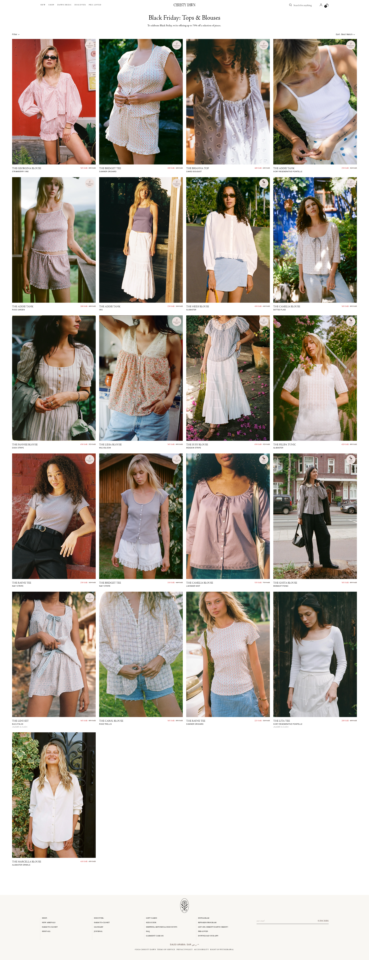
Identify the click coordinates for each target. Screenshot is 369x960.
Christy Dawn (148, 949)
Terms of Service (166, 949)
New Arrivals (48, 922)
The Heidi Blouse (197, 308)
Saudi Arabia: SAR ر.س (183, 944)
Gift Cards (151, 918)
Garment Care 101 (155, 936)
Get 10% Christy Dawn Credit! (213, 927)
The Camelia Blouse (286, 308)
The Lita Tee (287, 722)
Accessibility (201, 949)
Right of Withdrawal (222, 949)
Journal (98, 931)
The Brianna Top (197, 170)
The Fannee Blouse (25, 446)
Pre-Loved (203, 931)
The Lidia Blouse (110, 446)
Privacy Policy (185, 949)
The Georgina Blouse (26, 170)
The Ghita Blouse (285, 584)
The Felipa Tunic (284, 446)
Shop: (44, 918)
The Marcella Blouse (26, 863)
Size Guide (151, 922)
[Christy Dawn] (184, 4)
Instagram (203, 918)
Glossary (98, 927)
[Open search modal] (290, 5)
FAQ (148, 931)
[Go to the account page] (321, 5)
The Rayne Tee (21, 584)
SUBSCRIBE (323, 920)
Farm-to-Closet (50, 927)
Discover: (99, 918)
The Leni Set (20, 722)
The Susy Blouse (197, 446)
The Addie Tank (287, 170)
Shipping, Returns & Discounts (161, 927)
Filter (14, 34)
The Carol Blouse (111, 722)
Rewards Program (207, 922)
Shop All (46, 931)
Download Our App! (208, 936)
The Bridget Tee (110, 170)
